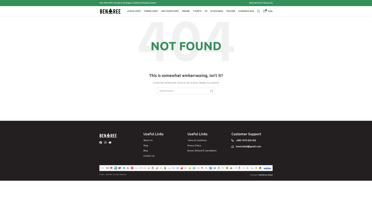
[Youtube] (110, 142)
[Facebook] (100, 142)
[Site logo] (110, 11)
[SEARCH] (211, 91)
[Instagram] (105, 142)
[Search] (258, 11)
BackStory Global (266, 175)
